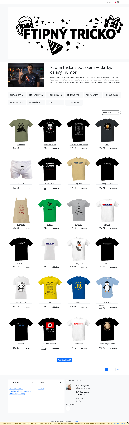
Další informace (119, 423)
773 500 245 (80, 394)
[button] (117, 2)
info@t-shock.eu (82, 392)
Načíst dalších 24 (64, 360)
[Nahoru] (10, 369)
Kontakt (109, 2)
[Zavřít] (127, 423)
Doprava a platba (16, 389)
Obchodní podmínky (17, 394)
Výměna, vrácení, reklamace (20, 391)
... (113, 369)
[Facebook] (68, 408)
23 (118, 369)
